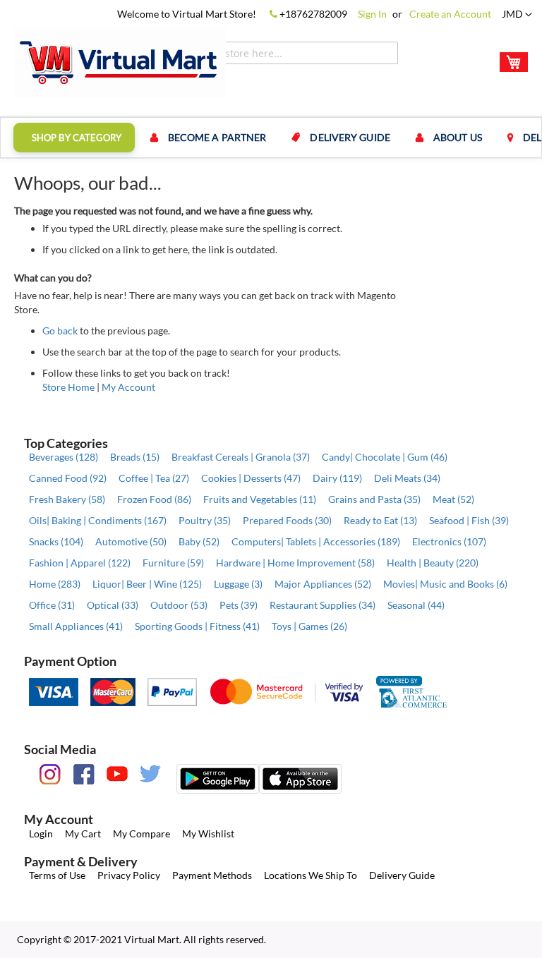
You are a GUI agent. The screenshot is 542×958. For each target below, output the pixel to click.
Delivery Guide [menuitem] (350, 137)
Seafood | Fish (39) (469, 520)
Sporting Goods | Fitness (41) (197, 626)
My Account (128, 387)
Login (41, 833)
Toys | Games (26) (309, 626)
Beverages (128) (63, 457)
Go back (60, 330)
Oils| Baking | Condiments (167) (98, 520)
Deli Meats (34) (407, 478)
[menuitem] (74, 137)
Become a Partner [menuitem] (217, 137)
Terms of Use (57, 875)
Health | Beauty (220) (432, 563)
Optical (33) (112, 605)
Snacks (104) (56, 541)
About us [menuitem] (457, 137)
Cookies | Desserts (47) (251, 478)
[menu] (271, 137)
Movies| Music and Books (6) (445, 584)
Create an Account (450, 14)
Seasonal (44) (416, 605)
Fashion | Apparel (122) (80, 563)
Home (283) (54, 584)
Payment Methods (212, 875)
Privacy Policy (128, 875)
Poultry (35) (205, 520)
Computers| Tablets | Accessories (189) (315, 541)
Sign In (372, 14)
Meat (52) (453, 499)
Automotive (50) (131, 541)
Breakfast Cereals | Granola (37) (240, 457)
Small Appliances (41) (76, 626)
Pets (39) (238, 605)
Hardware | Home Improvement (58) (295, 563)
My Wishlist (208, 833)
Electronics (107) (449, 541)
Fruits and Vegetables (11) (259, 499)
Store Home (68, 387)
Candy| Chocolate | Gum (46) (384, 457)
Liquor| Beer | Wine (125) (147, 584)
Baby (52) (199, 541)
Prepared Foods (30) (287, 520)
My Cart (83, 833)
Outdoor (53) (178, 605)
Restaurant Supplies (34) (322, 605)
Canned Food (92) (68, 478)
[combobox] (275, 53)
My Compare (141, 833)
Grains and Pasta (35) (374, 499)
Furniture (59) (173, 563)
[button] (517, 15)
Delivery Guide (402, 875)
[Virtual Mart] (120, 63)
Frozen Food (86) (154, 499)
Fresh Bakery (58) (67, 499)
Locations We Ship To (310, 875)
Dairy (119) (337, 478)
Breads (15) (134, 457)
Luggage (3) (238, 584)
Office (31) (52, 605)
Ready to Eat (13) (380, 520)
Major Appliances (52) (323, 584)
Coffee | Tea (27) (154, 478)
